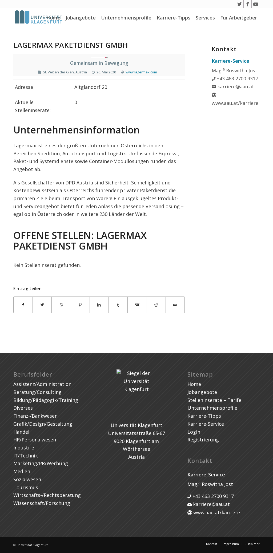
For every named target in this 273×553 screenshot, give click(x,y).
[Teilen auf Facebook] (23, 305)
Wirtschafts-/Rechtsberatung (47, 495)
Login (193, 432)
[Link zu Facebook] (247, 4)
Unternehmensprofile (126, 17)
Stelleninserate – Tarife (214, 400)
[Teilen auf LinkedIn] (99, 305)
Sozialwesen (27, 479)
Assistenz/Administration (42, 384)
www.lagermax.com (141, 72)
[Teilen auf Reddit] (156, 305)
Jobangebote (81, 17)
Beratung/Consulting (37, 392)
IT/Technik (25, 455)
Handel (21, 432)
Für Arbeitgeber (238, 17)
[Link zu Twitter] (239, 4)
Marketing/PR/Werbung (40, 463)
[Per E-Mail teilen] (175, 305)
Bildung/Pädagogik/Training (45, 400)
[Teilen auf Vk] (137, 305)
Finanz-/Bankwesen (35, 416)
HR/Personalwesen (34, 439)
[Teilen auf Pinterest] (80, 305)
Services (205, 17)
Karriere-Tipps (173, 17)
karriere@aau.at (235, 86)
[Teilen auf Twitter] (42, 305)
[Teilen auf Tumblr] (118, 305)
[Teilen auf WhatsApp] (61, 305)
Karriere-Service (205, 424)
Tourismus (25, 487)
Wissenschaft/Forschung (41, 503)
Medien (21, 471)
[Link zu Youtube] (256, 4)
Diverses (23, 408)
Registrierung (203, 439)
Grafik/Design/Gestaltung (42, 424)
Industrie (23, 447)
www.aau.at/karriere (216, 512)
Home (53, 17)
